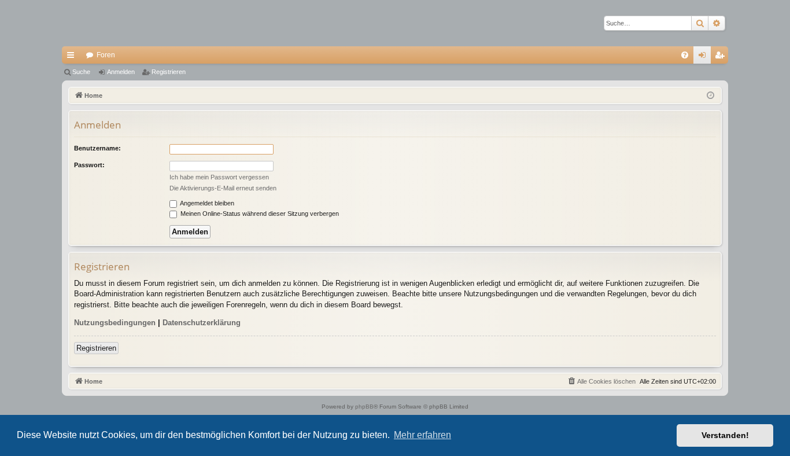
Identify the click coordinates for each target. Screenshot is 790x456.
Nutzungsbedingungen (115, 322)
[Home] (102, 23)
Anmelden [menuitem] (704, 57)
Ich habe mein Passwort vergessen (219, 177)
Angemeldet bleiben (206, 203)
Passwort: (89, 164)
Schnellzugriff (73, 57)
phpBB (364, 406)
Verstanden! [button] (725, 435)
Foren (106, 55)
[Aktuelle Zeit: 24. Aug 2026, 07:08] (710, 95)
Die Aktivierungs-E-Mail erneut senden (222, 188)
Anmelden (121, 71)
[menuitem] (684, 55)
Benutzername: (97, 148)
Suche (81, 71)
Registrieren (169, 71)
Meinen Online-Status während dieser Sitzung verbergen (259, 213)
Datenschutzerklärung (202, 322)
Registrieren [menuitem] (721, 57)
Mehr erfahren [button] (422, 435)
